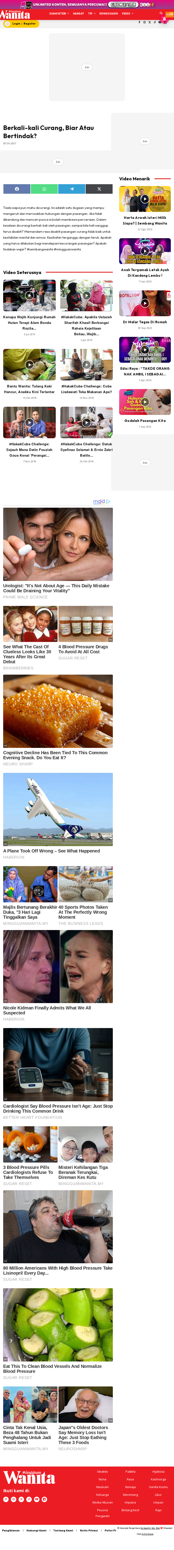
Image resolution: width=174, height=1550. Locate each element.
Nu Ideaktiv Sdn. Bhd (150, 1528)
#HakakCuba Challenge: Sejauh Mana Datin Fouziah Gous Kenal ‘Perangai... (29, 449)
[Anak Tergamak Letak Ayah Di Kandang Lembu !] (145, 251)
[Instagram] (144, 22)
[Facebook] (139, 22)
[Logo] (13, 14)
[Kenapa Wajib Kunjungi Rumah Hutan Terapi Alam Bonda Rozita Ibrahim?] (29, 295)
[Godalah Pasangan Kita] (145, 402)
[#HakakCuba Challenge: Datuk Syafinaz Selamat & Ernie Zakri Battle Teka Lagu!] (86, 422)
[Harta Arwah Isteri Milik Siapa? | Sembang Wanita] (145, 199)
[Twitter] (149, 22)
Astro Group (147, 1534)
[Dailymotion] (44, 1499)
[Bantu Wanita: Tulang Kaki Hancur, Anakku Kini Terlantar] (29, 364)
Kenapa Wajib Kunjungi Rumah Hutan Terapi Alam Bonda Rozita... (29, 322)
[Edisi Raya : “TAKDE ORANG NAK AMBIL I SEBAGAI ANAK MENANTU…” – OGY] (145, 350)
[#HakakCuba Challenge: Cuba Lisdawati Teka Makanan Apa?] (86, 364)
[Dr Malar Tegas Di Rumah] (145, 303)
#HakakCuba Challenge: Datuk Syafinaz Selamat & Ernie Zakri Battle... (86, 449)
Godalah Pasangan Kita (145, 421)
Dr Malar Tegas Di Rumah (145, 322)
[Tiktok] (154, 22)
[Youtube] (36, 1499)
